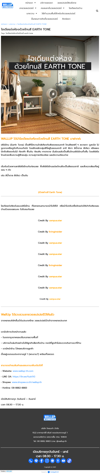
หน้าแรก (4, 24)
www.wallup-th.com (23, 371)
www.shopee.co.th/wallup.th (27, 382)
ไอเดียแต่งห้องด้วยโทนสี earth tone (19, 33)
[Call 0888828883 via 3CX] (30, 462)
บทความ (12, 24)
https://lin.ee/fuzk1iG (24, 376)
